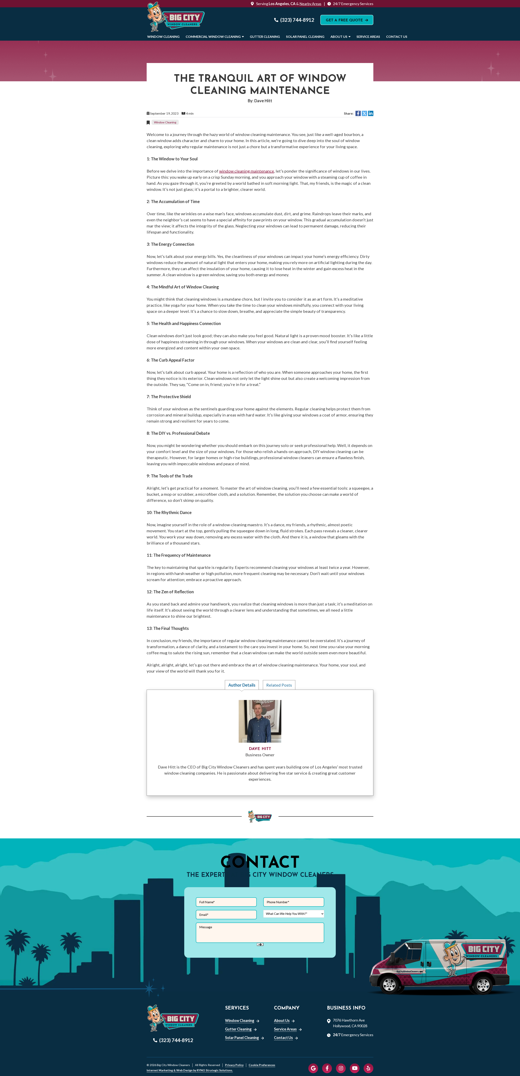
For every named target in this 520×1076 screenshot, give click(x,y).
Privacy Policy (234, 1065)
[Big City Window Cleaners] (176, 19)
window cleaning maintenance (246, 170)
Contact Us (396, 36)
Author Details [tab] (241, 685)
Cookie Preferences (262, 1065)
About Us (338, 36)
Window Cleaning (163, 36)
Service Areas (368, 36)
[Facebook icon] (327, 1068)
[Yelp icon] (368, 1068)
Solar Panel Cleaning (305, 36)
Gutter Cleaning (265, 36)
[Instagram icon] (341, 1068)
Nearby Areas (310, 3)
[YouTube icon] (355, 1068)
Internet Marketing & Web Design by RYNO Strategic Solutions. (190, 1070)
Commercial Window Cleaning (213, 36)
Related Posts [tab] (279, 685)
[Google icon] (313, 1068)
